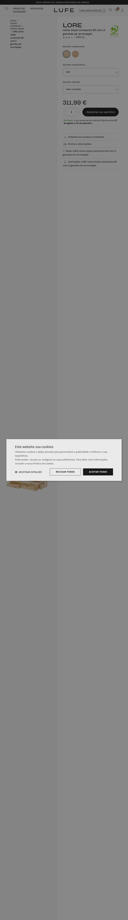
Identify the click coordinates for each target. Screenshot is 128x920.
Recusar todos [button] (65, 471)
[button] (28, 472)
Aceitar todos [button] (98, 471)
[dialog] (64, 460)
